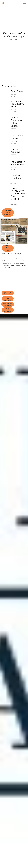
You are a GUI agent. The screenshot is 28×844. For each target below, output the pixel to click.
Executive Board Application (7, 298)
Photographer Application (7, 304)
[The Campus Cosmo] (6, 136)
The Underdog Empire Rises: (17, 163)
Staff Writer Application (7, 293)
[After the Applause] (6, 150)
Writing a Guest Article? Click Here (8, 248)
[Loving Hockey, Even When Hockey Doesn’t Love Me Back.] (6, 188)
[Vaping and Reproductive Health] (6, 102)
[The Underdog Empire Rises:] (6, 162)
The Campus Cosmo (16, 137)
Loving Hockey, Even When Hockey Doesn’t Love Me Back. (17, 193)
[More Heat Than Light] (6, 175)
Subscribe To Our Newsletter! (8, 213)
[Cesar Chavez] (6, 91)
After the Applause (15, 150)
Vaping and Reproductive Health (17, 103)
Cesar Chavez (17, 91)
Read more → (13, 94)
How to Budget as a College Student (16, 121)
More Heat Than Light (16, 176)
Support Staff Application (7, 309)
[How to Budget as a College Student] (6, 118)
